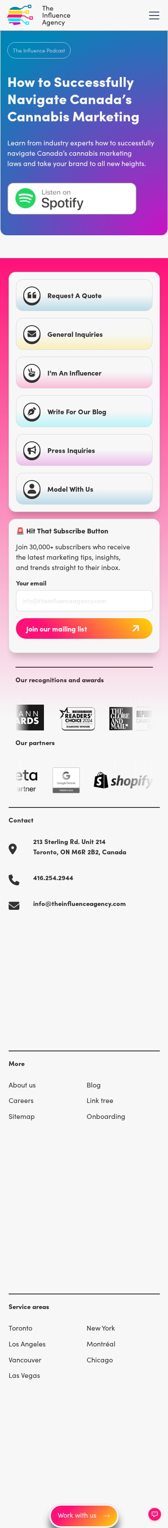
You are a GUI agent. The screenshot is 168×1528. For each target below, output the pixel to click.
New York (101, 1327)
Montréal (101, 1343)
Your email (31, 583)
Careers (21, 1100)
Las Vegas (24, 1375)
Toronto (20, 1327)
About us (22, 1084)
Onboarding (106, 1116)
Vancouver (25, 1359)
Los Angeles (27, 1343)
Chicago (100, 1359)
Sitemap (22, 1116)
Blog (94, 1084)
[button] (152, 15)
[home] (38, 15)
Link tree (100, 1100)
